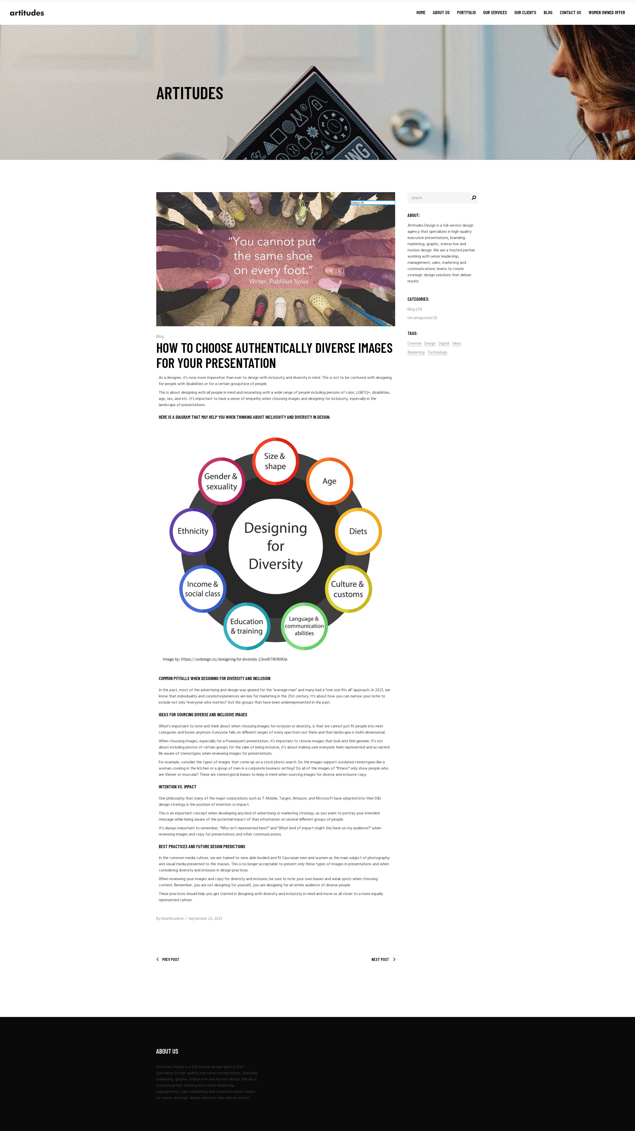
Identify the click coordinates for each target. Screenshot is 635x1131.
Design (430, 344)
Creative (414, 344)
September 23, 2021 (205, 919)
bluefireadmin (172, 919)
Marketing (416, 353)
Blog (160, 336)
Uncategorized (420, 318)
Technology (437, 353)
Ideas (456, 344)
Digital (444, 344)
